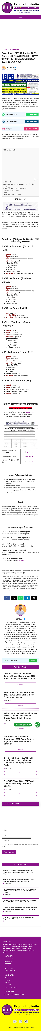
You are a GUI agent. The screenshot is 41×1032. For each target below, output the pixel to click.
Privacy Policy (8, 985)
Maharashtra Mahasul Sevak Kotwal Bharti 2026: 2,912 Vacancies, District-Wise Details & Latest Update (20, 717)
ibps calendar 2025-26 (20, 583)
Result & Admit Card (10, 970)
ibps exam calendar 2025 (30, 585)
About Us (7, 978)
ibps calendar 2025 (24, 581)
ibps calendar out (16, 585)
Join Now (33, 114)
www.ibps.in (30, 412)
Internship (7, 966)
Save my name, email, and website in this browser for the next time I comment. (21, 846)
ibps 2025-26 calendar (24, 578)
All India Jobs (8, 961)
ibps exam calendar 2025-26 (11, 586)
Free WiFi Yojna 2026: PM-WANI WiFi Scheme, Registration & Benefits (19, 783)
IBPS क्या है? (7, 182)
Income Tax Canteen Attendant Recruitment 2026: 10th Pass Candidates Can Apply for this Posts (18, 761)
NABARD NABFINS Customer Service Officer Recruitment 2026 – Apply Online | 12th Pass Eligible (20, 676)
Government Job (14, 49)
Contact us (7, 980)
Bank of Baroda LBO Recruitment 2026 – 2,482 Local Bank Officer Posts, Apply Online (19, 694)
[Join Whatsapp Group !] (37, 724)
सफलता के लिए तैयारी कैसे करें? (11, 190)
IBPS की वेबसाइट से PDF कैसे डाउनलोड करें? (15, 188)
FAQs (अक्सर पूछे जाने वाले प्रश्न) (12, 194)
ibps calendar (13, 581)
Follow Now (32, 129)
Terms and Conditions (10, 987)
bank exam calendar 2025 (11, 576)
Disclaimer (7, 982)
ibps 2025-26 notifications (20, 580)
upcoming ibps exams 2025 (18, 590)
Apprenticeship (9, 968)
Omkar (12, 67)
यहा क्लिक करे (29, 452)
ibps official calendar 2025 (19, 588)
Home (6, 49)
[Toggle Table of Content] (35, 179)
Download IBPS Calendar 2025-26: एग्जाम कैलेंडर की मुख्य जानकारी (19, 185)
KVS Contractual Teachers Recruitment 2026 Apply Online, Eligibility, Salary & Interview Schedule (19, 740)
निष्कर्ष (5, 192)
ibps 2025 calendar (11, 578)
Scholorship (8, 963)
